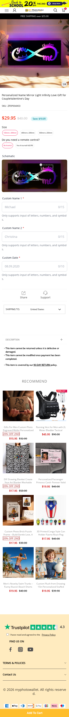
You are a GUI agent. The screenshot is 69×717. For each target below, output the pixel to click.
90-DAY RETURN (41, 364)
